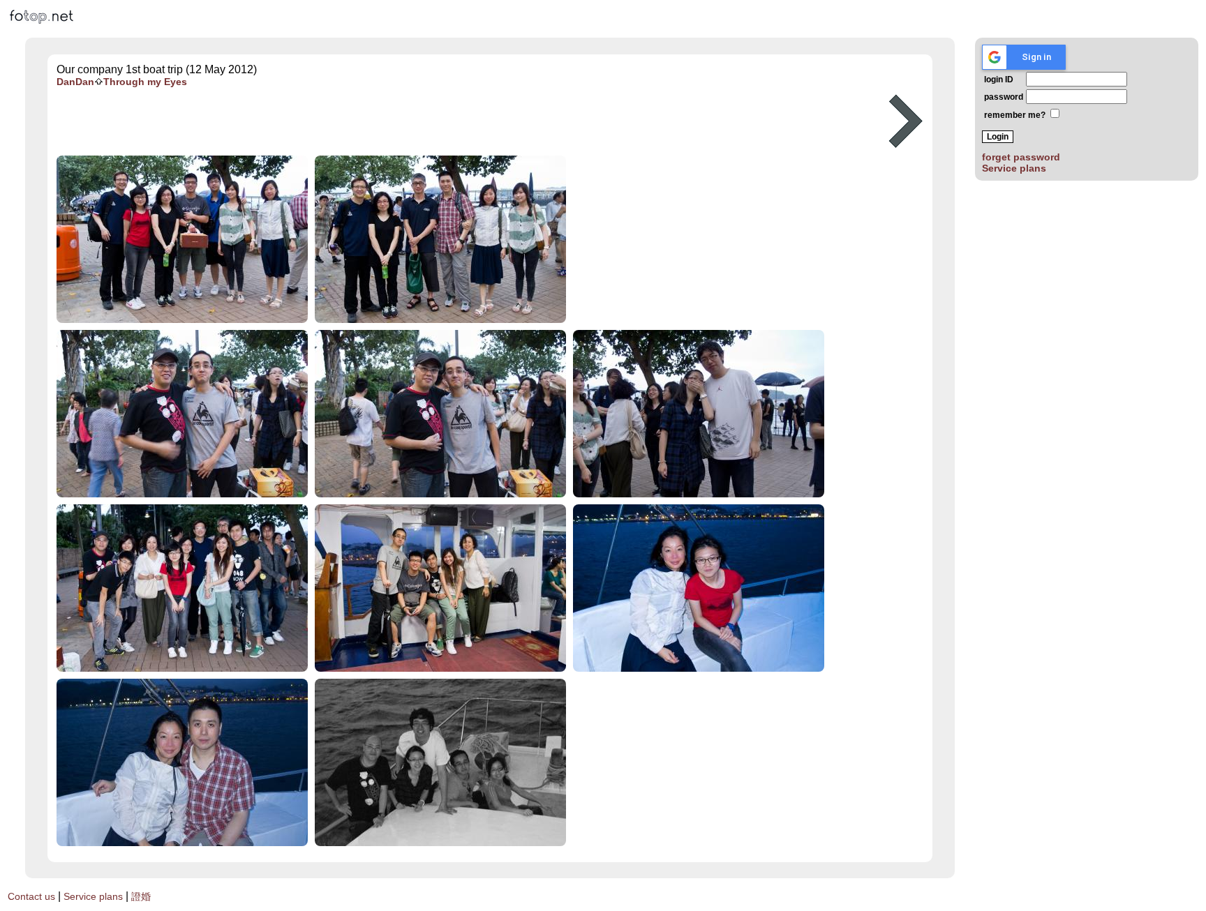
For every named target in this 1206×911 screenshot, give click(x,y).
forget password (1021, 157)
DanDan (75, 81)
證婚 (141, 896)
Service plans (1014, 168)
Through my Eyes (145, 81)
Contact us (31, 896)
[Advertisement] (462, 121)
